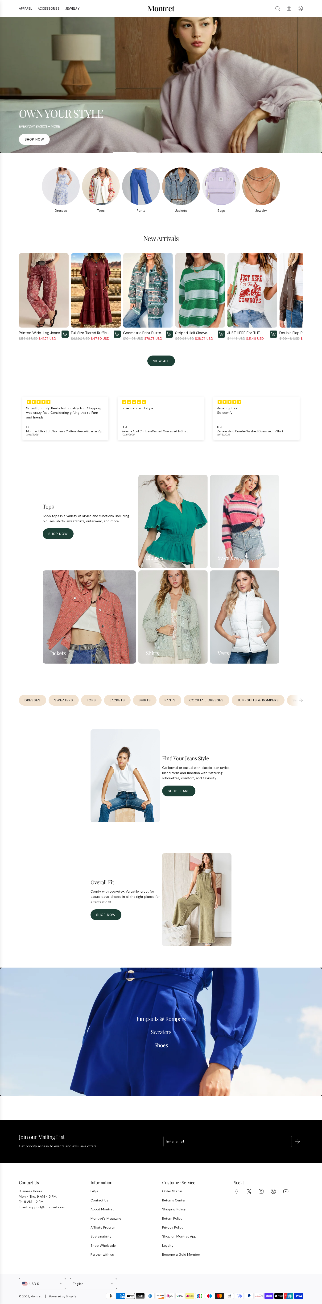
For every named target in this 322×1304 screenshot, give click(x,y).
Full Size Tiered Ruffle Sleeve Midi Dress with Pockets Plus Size (90, 333)
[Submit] (297, 1141)
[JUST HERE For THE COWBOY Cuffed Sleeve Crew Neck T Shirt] (252, 290)
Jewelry (261, 210)
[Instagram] (261, 1191)
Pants (141, 210)
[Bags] (221, 186)
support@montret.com (47, 1207)
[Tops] (101, 186)
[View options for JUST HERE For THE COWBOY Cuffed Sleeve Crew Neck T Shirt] (273, 334)
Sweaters (63, 700)
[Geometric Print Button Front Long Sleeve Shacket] (148, 290)
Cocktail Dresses (206, 700)
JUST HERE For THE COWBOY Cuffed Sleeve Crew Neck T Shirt (247, 333)
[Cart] (289, 8)
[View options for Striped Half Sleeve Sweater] (221, 334)
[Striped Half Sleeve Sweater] (200, 290)
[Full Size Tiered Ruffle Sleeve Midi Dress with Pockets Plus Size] (96, 290)
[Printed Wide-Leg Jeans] (44, 290)
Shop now (34, 139)
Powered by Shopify (62, 1296)
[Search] (277, 8)
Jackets (181, 210)
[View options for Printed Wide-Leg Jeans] (65, 334)
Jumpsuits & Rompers (258, 700)
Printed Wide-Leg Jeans (39, 333)
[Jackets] (181, 186)
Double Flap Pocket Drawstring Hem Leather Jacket (300, 333)
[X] (249, 1191)
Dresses (61, 210)
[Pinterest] (273, 1191)
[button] (24, 297)
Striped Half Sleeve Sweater (191, 333)
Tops (101, 210)
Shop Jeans (179, 791)
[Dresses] (61, 186)
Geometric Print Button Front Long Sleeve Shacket (143, 333)
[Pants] (141, 186)
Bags (221, 210)
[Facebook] (236, 1191)
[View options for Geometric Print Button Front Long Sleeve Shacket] (169, 334)
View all (161, 361)
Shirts (145, 700)
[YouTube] (285, 1191)
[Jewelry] (261, 186)
